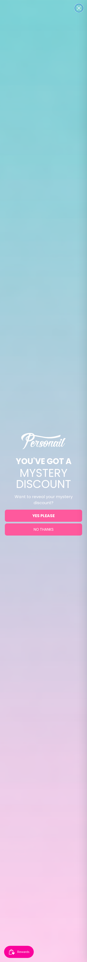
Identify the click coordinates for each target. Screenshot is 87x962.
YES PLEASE (43, 516)
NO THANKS (44, 529)
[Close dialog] (79, 8)
